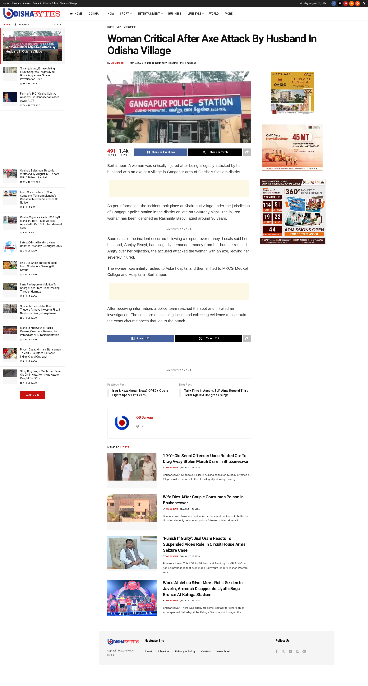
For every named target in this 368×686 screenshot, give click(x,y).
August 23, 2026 (191, 467)
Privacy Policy (50, 3)
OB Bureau (117, 62)
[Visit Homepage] (31, 13)
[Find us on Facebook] (333, 3)
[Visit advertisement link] (293, 93)
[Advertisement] (32, 138)
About (148, 651)
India (110, 13)
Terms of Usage (68, 3)
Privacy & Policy (185, 651)
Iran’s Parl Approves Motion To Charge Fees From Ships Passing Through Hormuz (40, 288)
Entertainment (148, 13)
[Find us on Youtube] (345, 3)
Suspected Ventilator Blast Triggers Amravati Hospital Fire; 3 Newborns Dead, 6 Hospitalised (40, 310)
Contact (37, 3)
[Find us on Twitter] (339, 3)
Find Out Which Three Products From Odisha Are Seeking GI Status (38, 266)
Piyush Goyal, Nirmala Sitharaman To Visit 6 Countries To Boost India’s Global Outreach (40, 353)
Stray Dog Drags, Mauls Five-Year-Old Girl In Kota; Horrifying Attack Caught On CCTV (40, 375)
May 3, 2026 (136, 62)
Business (174, 13)
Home (6, 3)
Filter (56, 24)
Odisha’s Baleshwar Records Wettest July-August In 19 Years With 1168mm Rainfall (39, 174)
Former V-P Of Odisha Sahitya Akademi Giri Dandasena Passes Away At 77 (39, 97)
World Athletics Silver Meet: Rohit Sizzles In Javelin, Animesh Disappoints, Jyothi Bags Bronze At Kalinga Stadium (202, 588)
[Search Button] (364, 3)
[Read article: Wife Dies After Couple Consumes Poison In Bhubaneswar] (132, 512)
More (228, 13)
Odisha (94, 13)
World (214, 13)
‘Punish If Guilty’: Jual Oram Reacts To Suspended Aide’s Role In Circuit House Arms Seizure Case (204, 544)
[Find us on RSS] (351, 3)
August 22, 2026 (191, 600)
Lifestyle (194, 13)
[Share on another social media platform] (247, 152)
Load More (32, 395)
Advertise (163, 651)
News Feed (223, 651)
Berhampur (130, 27)
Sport (124, 13)
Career (26, 3)
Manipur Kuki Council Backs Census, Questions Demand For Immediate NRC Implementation (39, 331)
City (119, 27)
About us (16, 3)
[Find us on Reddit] (357, 3)
